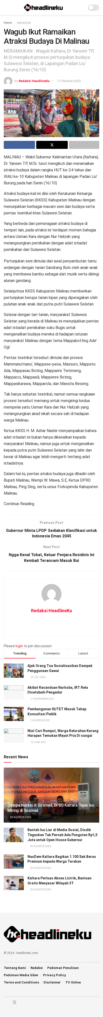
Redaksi (36, 968)
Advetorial (24, 23)
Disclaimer (52, 982)
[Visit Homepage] (43, 8)
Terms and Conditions (21, 982)
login (19, 646)
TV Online (73, 982)
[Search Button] (81, 7)
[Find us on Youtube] (23, 1002)
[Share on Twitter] (52, 145)
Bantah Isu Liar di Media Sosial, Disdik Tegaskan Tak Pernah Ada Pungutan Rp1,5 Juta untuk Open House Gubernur (63, 835)
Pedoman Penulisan (63, 968)
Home (8, 23)
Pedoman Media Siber (21, 975)
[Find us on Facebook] (5, 1002)
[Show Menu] (6, 7)
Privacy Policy (54, 975)
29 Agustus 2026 (20, 817)
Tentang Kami (15, 968)
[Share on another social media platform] (84, 145)
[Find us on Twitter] (14, 1002)
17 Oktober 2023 (69, 81)
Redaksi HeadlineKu (34, 81)
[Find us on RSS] (32, 1002)
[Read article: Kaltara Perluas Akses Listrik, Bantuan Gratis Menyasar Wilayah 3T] (14, 883)
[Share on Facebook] (19, 145)
